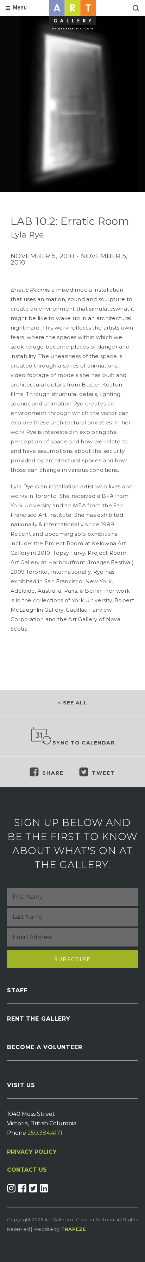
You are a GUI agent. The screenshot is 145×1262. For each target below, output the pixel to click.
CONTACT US (27, 1170)
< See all (72, 703)
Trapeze (73, 1229)
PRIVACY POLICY (32, 1152)
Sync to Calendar (83, 743)
